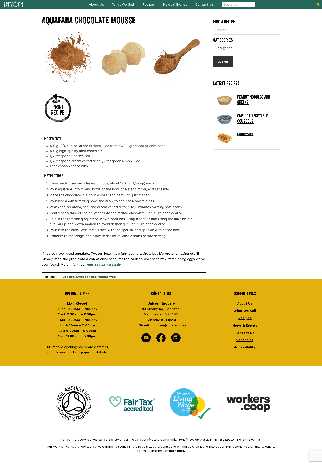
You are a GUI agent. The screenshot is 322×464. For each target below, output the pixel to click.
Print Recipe (58, 110)
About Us (244, 303)
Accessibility (245, 347)
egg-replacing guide (104, 264)
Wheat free (107, 277)
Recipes (245, 318)
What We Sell (244, 311)
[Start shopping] (317, 4)
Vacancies (244, 340)
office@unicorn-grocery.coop (161, 325)
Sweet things (86, 277)
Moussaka (245, 135)
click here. (177, 450)
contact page (78, 352)
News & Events (244, 325)
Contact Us (244, 333)
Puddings (67, 277)
